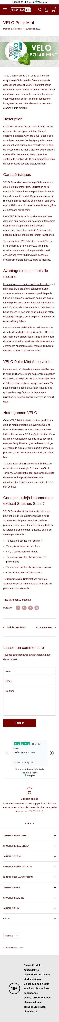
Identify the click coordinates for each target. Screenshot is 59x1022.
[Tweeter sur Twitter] (30, 607)
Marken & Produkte (12, 29)
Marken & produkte (20, 599)
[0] (53, 10)
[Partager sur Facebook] (18, 607)
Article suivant (44, 627)
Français (9, 935)
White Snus (33, 135)
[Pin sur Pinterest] (24, 607)
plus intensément (42, 191)
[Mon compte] (46, 10)
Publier (19, 722)
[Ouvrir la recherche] (40, 10)
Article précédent (16, 627)
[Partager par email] (36, 607)
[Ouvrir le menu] (5, 9)
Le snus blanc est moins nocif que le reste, (26, 284)
